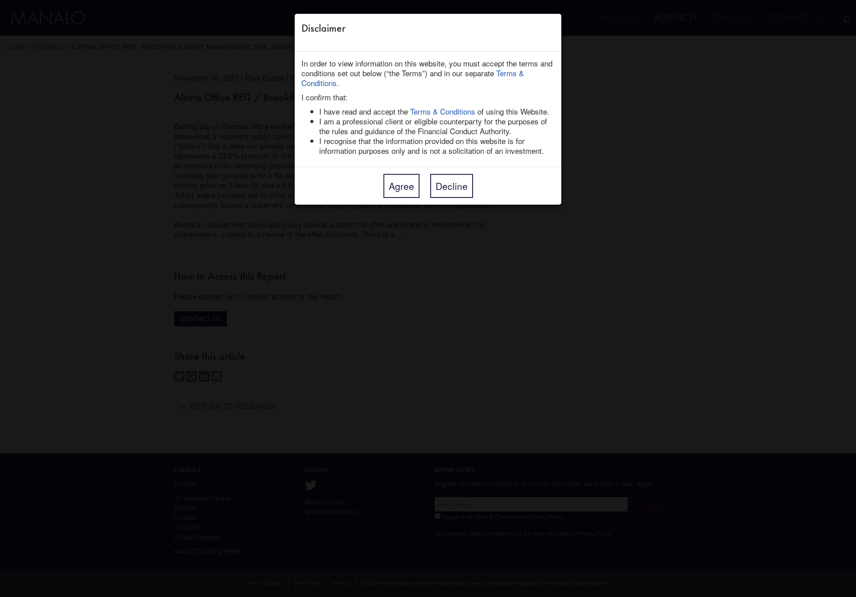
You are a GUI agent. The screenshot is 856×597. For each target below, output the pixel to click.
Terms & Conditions (442, 111)
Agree (401, 186)
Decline (452, 186)
